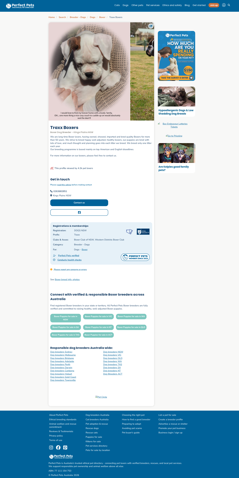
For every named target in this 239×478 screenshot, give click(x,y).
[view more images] (101, 71)
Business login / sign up (170, 432)
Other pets (137, 5)
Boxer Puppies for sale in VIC (98, 316)
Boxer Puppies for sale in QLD (131, 327)
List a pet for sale (167, 414)
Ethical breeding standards (62, 419)
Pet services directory (96, 445)
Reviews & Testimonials (61, 431)
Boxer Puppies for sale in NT (98, 327)
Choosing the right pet (133, 414)
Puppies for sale (94, 436)
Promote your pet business (171, 428)
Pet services (153, 5)
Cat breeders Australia (97, 419)
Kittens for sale (93, 441)
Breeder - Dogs (78, 17)
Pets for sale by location (98, 450)
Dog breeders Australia (97, 414)
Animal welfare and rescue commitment (62, 425)
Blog (187, 5)
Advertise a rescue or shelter (172, 423)
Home (52, 17)
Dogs (125, 5)
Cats (117, 5)
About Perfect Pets (58, 414)
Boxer (102, 17)
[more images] (150, 26)
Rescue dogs (92, 428)
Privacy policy (56, 435)
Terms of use (55, 440)
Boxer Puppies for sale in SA (65, 327)
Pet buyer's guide (131, 432)
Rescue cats (92, 432)
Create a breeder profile (170, 419)
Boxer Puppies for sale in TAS (65, 335)
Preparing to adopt (131, 423)
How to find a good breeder (136, 419)
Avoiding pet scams (132, 428)
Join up (214, 5)
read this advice (64, 184)
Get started (199, 5)
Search (62, 17)
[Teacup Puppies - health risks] (176, 55)
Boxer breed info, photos (67, 279)
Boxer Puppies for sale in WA (131, 316)
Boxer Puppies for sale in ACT (98, 335)
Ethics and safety (172, 5)
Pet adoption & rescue (97, 423)
